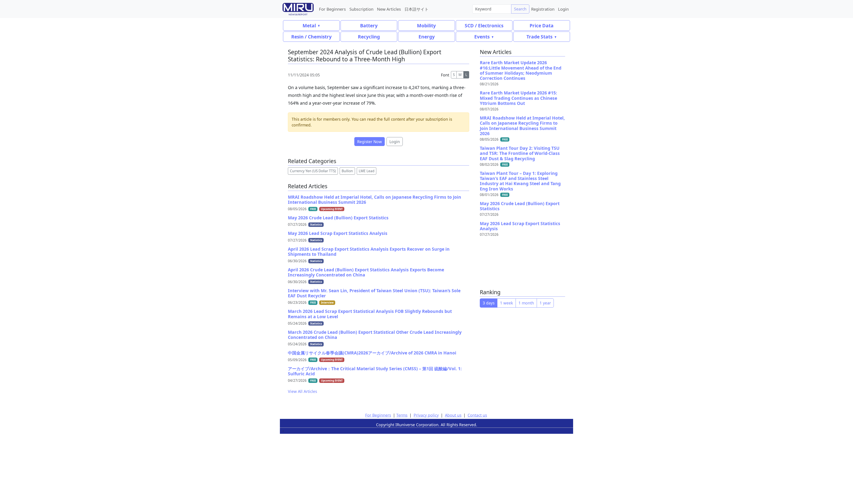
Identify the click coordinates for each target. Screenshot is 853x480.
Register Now (369, 141)
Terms (401, 415)
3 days (488, 303)
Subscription (361, 9)
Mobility (426, 25)
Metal (309, 25)
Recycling (369, 36)
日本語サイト (416, 9)
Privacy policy (426, 415)
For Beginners (332, 9)
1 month (526, 303)
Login (563, 9)
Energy (427, 36)
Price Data (542, 25)
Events (482, 36)
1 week (506, 303)
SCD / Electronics (484, 25)
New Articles (389, 9)
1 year (545, 303)
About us (453, 415)
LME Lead (366, 171)
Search (520, 9)
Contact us (477, 415)
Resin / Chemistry (311, 36)
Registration (542, 9)
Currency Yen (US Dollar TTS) (313, 171)
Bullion (347, 171)
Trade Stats (539, 36)
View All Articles (302, 391)
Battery (369, 25)
